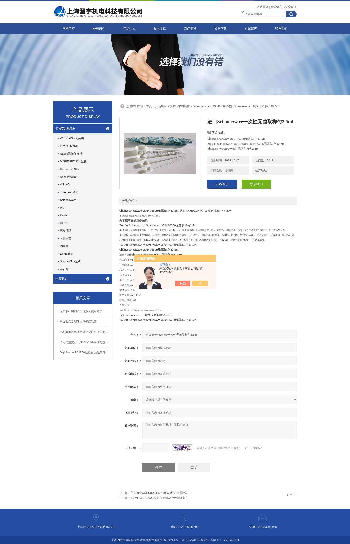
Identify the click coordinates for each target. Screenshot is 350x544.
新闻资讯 (190, 28)
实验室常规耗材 (65, 128)
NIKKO (64, 223)
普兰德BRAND (69, 146)
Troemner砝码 (69, 192)
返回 (289, 494)
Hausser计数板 (69, 169)
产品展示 (160, 106)
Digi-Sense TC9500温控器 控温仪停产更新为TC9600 (85, 352)
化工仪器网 (189, 540)
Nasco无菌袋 (68, 176)
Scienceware (68, 199)
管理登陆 (203, 540)
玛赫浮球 (65, 230)
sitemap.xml (231, 540)
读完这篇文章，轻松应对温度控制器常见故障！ (85, 342)
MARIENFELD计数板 (73, 161)
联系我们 (290, 7)
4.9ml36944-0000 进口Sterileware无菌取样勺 (159, 497)
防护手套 (65, 238)
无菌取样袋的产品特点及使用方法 (81, 311)
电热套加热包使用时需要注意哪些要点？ (85, 331)
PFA (62, 207)
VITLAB (65, 184)
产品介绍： (130, 201)
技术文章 (160, 28)
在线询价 (222, 184)
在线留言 (276, 7)
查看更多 (61, 278)
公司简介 (99, 28)
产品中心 (129, 28)
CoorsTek (66, 253)
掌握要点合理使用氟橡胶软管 (78, 321)
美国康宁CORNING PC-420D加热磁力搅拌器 (159, 492)
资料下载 (220, 28)
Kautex (64, 215)
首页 (149, 106)
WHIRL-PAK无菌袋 (72, 138)
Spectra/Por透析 (70, 261)
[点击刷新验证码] (182, 447)
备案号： (216, 540)
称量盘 (64, 246)
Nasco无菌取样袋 (71, 153)
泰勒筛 (64, 269)
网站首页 (262, 7)
